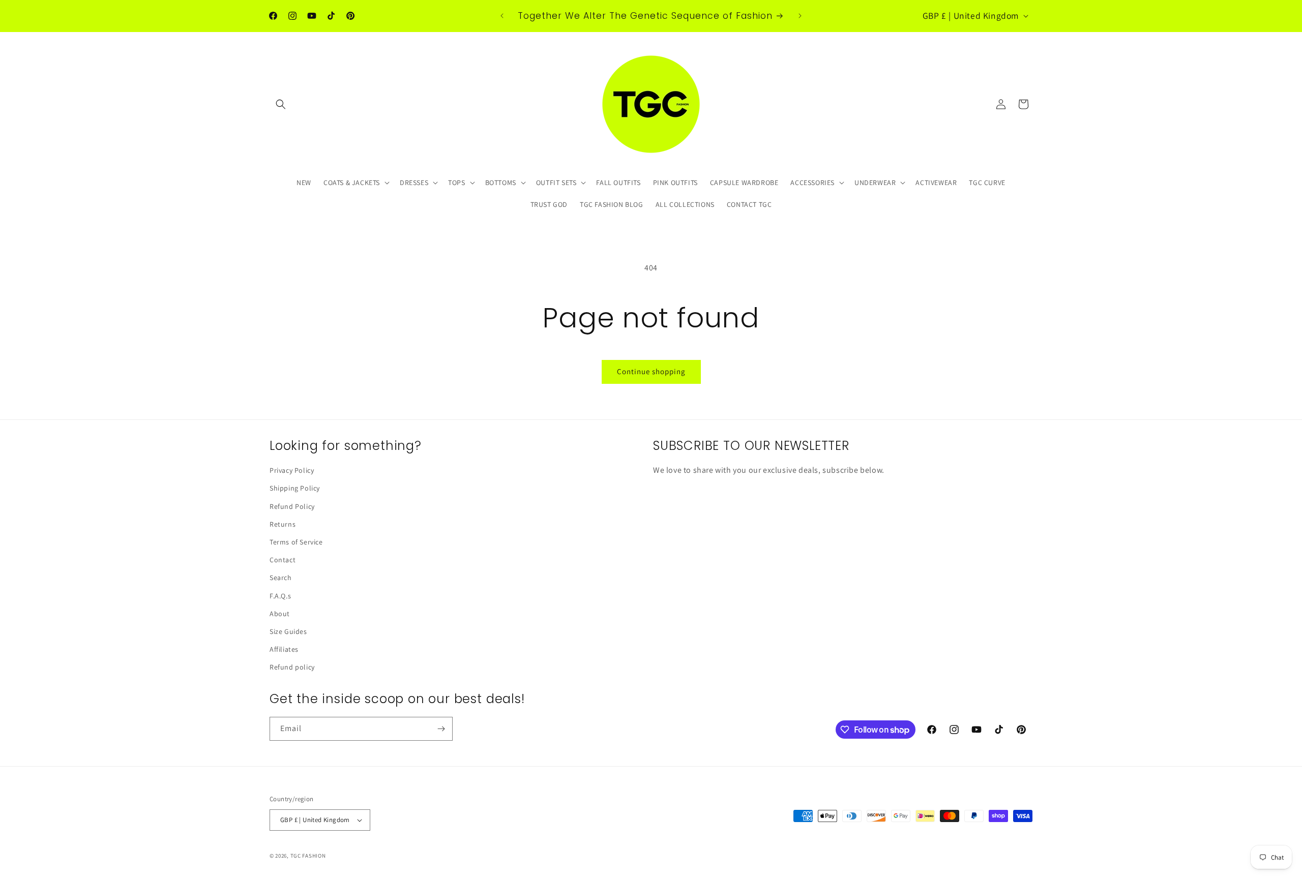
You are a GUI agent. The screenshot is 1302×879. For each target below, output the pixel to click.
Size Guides (288, 631)
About (280, 613)
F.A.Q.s (280, 595)
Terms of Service (296, 542)
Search (281, 577)
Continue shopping (651, 371)
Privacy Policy (292, 470)
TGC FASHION (308, 855)
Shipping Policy (295, 488)
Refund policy (292, 667)
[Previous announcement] (502, 15)
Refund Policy (292, 506)
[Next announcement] (800, 15)
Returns (282, 524)
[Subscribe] (441, 729)
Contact (282, 559)
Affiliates (284, 649)
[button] (281, 104)
